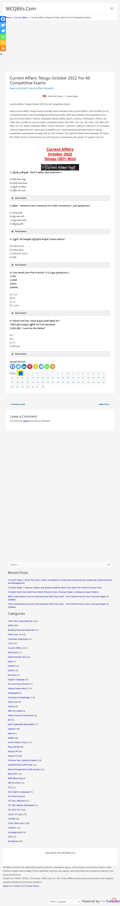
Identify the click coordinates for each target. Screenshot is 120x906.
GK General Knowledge (19, 697)
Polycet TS (13, 755)
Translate (113, 901)
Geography (13, 693)
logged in (26, 420)
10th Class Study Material (20, 621)
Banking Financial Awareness (22, 630)
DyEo (10, 661)
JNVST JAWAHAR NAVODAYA (21, 724)
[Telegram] (41, 366)
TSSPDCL (12, 827)
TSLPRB (11, 818)
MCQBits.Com (21, 8)
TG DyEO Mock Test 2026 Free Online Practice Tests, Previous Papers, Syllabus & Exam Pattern (53, 592)
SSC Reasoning (15, 796)
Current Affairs (36, 88)
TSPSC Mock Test (16, 823)
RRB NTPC (13, 773)
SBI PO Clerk (14, 782)
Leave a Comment (18, 88)
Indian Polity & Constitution (21, 715)
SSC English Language (18, 791)
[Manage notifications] (114, 900)
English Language (16, 679)
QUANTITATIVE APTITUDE (20, 764)
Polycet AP (13, 751)
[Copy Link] (35, 366)
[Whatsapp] (46, 366)
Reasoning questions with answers (24, 769)
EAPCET (11, 670)
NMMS (11, 738)
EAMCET (12, 665)
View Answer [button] (20, 198)
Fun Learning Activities (19, 683)
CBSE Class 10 (15, 634)
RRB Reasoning (15, 778)
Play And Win (14, 746)
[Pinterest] (29, 366)
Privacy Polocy (32, 886)
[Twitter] (18, 366)
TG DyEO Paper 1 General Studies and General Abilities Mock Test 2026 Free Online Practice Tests (55, 587)
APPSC (11, 625)
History (11, 706)
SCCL (10, 787)
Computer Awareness (18, 639)
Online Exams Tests (17, 742)
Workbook (12, 841)
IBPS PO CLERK (15, 710)
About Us (7, 886)
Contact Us (18, 886)
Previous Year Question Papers (22, 760)
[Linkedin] (24, 366)
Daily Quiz (13, 652)
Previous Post (16, 404)
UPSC (10, 836)
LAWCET (12, 728)
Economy (12, 675)
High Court (13, 701)
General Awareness (17, 688)
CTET (10, 643)
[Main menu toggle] (111, 8)
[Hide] (1, 54)
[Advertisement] (60, 50)
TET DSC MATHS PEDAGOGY (21, 805)
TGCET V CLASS (15, 814)
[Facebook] (12, 366)
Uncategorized (15, 832)
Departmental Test (17, 657)
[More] (52, 366)
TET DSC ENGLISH (16, 800)
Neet (10, 733)
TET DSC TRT (14, 809)
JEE (9, 719)
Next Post (105, 404)
